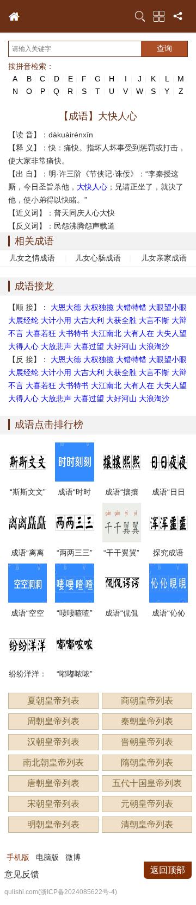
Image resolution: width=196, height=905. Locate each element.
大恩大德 (66, 307)
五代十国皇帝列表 (147, 783)
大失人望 (171, 333)
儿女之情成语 (32, 258)
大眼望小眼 (168, 307)
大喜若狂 (41, 333)
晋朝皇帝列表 (147, 741)
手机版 (18, 857)
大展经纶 (23, 320)
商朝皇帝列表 (147, 700)
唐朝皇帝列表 (53, 783)
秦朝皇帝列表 (147, 721)
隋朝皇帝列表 (147, 762)
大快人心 (92, 186)
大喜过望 (89, 346)
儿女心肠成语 (98, 258)
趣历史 (14, 16)
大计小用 (56, 320)
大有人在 (139, 333)
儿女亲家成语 (164, 258)
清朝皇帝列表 (147, 824)
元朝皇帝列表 (147, 803)
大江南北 (106, 333)
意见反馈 (21, 874)
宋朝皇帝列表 (53, 803)
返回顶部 (167, 870)
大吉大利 (89, 320)
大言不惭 (154, 320)
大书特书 (73, 333)
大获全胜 (121, 320)
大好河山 (121, 346)
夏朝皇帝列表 (53, 700)
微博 (73, 857)
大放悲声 (56, 346)
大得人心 (23, 346)
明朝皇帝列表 (53, 824)
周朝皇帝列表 (53, 721)
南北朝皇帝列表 (53, 762)
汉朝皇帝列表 (53, 741)
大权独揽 (98, 307)
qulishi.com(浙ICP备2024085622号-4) (60, 892)
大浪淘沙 (154, 346)
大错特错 (131, 307)
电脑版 (47, 857)
